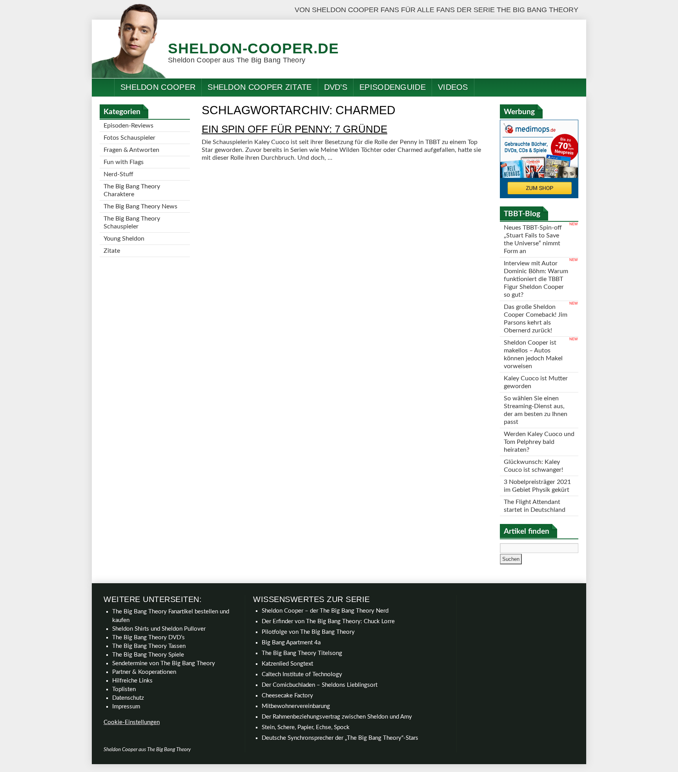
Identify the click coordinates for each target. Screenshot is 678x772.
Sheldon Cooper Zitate (260, 87)
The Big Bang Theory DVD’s (148, 638)
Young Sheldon (124, 238)
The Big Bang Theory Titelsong (302, 653)
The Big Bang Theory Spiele (148, 655)
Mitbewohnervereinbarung (296, 706)
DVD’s (336, 87)
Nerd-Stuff (118, 174)
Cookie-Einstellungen (132, 722)
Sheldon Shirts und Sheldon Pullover (159, 629)
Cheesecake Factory (287, 696)
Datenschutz (128, 698)
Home (103, 87)
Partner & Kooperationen (144, 672)
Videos (453, 87)
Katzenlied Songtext (287, 664)
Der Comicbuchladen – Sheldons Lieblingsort (319, 685)
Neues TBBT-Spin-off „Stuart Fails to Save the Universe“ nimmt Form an (533, 239)
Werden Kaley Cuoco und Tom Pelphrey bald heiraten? (539, 442)
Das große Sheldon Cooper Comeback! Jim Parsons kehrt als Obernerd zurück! (535, 319)
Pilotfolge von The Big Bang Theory (308, 632)
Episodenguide (392, 87)
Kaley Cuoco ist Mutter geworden (536, 382)
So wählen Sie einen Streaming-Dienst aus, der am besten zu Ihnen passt (535, 410)
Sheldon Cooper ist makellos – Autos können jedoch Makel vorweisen (533, 354)
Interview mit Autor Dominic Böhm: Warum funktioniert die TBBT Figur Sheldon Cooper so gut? (536, 279)
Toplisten (124, 689)
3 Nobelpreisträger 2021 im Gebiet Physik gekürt (537, 486)
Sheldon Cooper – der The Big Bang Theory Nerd (325, 611)
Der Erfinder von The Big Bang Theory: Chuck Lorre (328, 621)
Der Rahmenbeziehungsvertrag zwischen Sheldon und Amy (337, 717)
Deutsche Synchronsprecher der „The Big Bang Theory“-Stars (340, 738)
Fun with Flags (124, 162)
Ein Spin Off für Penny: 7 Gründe (294, 129)
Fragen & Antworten (131, 150)
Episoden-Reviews (128, 125)
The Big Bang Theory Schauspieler (132, 222)
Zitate (112, 251)
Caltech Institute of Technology (302, 674)
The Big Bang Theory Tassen (149, 646)
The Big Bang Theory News (140, 206)
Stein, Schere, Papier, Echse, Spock (306, 727)
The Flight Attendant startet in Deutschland (534, 506)
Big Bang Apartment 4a (291, 643)
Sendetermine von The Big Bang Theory (163, 663)
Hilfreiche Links (132, 681)
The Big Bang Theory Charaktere (132, 190)
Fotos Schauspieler (129, 138)
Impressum (126, 707)
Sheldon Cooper (157, 87)
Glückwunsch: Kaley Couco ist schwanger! (533, 466)
